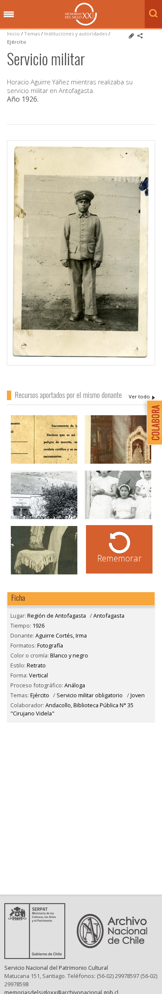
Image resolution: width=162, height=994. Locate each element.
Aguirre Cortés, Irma (142, 397)
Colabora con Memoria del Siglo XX (152, 422)
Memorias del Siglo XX (81, 14)
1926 (38, 625)
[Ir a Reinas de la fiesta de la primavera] (118, 518)
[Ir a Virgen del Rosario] (118, 462)
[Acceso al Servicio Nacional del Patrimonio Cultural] (37, 956)
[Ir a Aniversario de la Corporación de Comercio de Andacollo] (44, 518)
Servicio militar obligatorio (90, 695)
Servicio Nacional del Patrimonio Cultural (56, 968)
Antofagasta (108, 615)
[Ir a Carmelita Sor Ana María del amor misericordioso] (44, 573)
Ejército (16, 41)
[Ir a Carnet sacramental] (44, 462)
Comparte (140, 36)
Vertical (38, 675)
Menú (8, 14)
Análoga (74, 685)
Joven (137, 695)
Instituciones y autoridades (75, 33)
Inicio (13, 33)
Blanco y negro (69, 655)
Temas (32, 33)
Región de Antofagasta (56, 615)
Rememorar (119, 558)
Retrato (36, 665)
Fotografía (50, 645)
